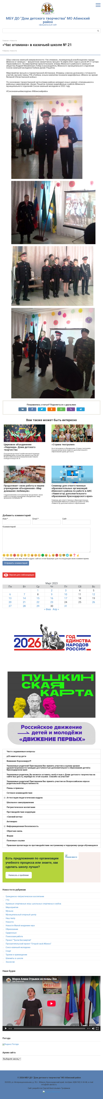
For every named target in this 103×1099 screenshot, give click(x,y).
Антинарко (12, 821)
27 (10, 606)
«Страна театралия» (63, 444)
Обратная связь (14, 831)
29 (38, 606)
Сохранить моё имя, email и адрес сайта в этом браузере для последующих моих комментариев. (47, 559)
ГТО (7, 900)
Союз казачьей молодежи (18, 947)
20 (10, 602)
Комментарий (9, 527)
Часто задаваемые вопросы (21, 751)
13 (10, 598)
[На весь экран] (97, 1028)
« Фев (47, 609)
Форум (10, 836)
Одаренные (11, 933)
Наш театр (10, 918)
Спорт (8, 951)
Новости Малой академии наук (20, 925)
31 (65, 606)
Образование (12, 929)
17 (65, 598)
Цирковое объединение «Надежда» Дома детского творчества (19, 447)
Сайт (64, 519)
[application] (51, 1003)
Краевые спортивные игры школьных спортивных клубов (33, 904)
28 (24, 606)
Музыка (9, 911)
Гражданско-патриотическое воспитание (25, 896)
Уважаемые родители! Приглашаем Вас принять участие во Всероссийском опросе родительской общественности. (48, 782)
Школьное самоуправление (20, 802)
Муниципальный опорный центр (21, 914)
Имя (5, 519)
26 (93, 602)
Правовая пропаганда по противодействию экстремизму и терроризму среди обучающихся (52, 845)
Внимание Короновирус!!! (19, 761)
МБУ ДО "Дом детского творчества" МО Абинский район (48, 20)
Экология (10, 962)
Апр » (56, 609)
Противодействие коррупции (21, 812)
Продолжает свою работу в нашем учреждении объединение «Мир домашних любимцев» (24, 488)
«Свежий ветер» (15, 817)
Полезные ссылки (16, 840)
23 (51, 602)
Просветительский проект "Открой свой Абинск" (28, 944)
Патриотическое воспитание (21, 807)
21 (24, 602)
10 (65, 594)
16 (51, 598)
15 (38, 598)
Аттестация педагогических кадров (25, 797)
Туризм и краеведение (16, 954)
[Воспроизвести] (6, 1028)
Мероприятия (12, 907)
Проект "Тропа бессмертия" (18, 940)
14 (24, 598)
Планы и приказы (15, 788)
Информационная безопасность (23, 826)
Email (35, 519)
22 (38, 602)
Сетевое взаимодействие (19, 793)
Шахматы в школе (14, 958)
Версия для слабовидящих (21, 575)
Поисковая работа (14, 936)
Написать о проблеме (19, 875)
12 (93, 594)
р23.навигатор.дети (16, 756)
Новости (13, 51)
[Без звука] (93, 1028)
